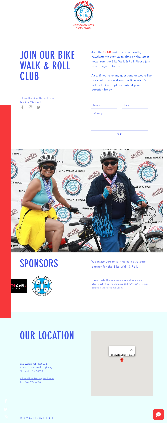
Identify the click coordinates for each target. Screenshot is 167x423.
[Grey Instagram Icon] (30, 107)
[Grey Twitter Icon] (38, 107)
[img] (16, 286)
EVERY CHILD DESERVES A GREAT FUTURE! (83, 26)
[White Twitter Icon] (5, 409)
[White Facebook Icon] (5, 401)
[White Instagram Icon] (5, 417)
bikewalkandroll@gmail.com (107, 287)
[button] (5, 4)
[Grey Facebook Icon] (22, 107)
